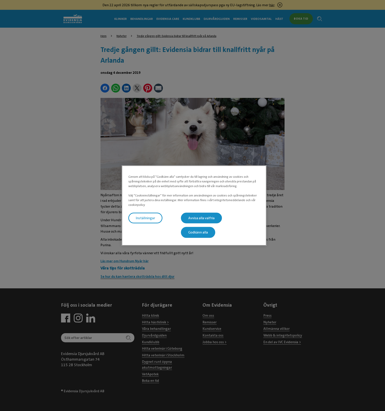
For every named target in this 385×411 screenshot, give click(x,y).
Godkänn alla (198, 232)
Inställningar (145, 218)
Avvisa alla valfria (201, 218)
